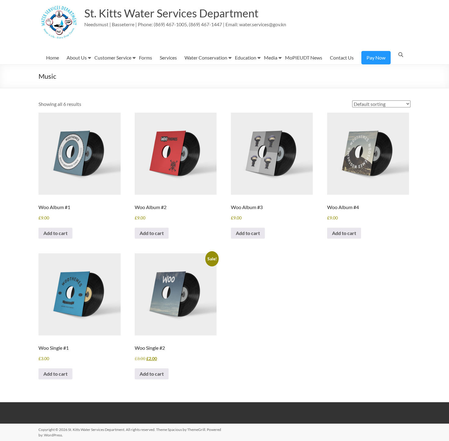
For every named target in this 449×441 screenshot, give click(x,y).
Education (245, 57)
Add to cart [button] (55, 233)
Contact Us (342, 57)
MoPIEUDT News (303, 57)
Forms (145, 57)
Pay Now (376, 57)
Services (168, 57)
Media (270, 57)
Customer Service (112, 57)
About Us (77, 57)
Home (52, 57)
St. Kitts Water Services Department (171, 13)
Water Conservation (205, 57)
